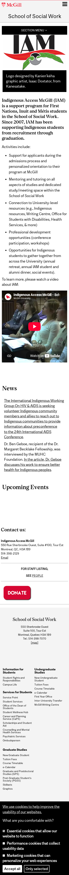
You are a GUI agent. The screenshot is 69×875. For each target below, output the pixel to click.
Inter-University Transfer (48, 700)
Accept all (12, 869)
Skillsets (7, 784)
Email (4, 557)
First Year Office (43, 696)
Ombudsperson (11, 740)
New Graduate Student (16, 755)
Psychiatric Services (14, 736)
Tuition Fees (41, 684)
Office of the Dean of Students (14, 707)
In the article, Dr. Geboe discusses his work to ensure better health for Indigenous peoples (32, 464)
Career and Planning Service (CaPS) (14, 717)
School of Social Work (34, 16)
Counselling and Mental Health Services (16, 731)
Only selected (37, 869)
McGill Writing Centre (46, 704)
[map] (34, 642)
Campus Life (10, 684)
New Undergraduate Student (46, 679)
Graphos (8, 788)
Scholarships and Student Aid (17, 724)
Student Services (12, 701)
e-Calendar (40, 692)
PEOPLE (37, 575)
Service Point (10, 697)
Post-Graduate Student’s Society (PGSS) (17, 779)
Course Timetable (44, 688)
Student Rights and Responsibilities (14, 679)
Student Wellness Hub (15, 712)
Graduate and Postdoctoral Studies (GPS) (18, 772)
